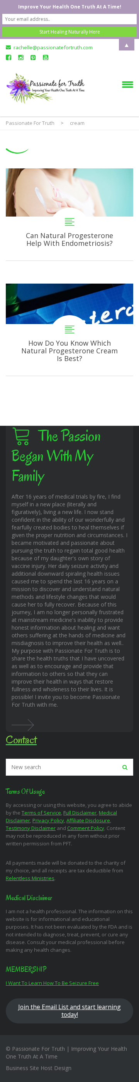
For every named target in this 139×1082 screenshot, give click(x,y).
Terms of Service (41, 812)
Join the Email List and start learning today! (69, 1011)
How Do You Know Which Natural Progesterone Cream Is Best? (69, 330)
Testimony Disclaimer (31, 828)
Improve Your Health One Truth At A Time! (69, 6)
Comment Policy (85, 828)
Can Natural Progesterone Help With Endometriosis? (69, 214)
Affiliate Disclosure (88, 820)
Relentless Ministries (30, 878)
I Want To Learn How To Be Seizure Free (52, 983)
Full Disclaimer (80, 812)
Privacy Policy (48, 820)
